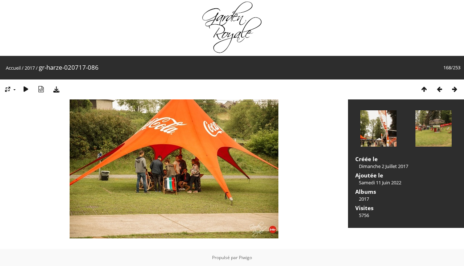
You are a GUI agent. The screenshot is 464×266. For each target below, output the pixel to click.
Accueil (13, 68)
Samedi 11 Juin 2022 (380, 182)
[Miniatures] (424, 89)
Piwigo (245, 257)
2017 (30, 68)
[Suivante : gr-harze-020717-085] (454, 89)
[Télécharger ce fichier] (56, 89)
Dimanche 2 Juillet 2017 (383, 166)
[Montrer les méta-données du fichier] (41, 89)
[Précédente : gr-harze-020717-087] (439, 89)
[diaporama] (25, 89)
